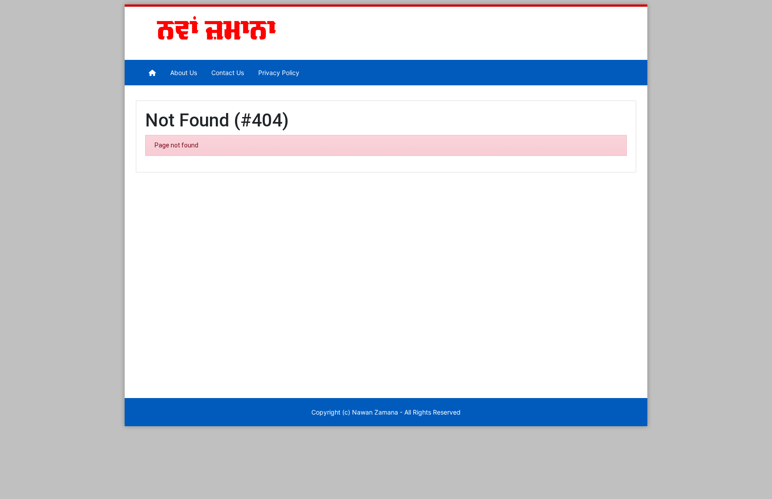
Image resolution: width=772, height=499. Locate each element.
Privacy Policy (278, 72)
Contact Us (227, 72)
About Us (183, 72)
